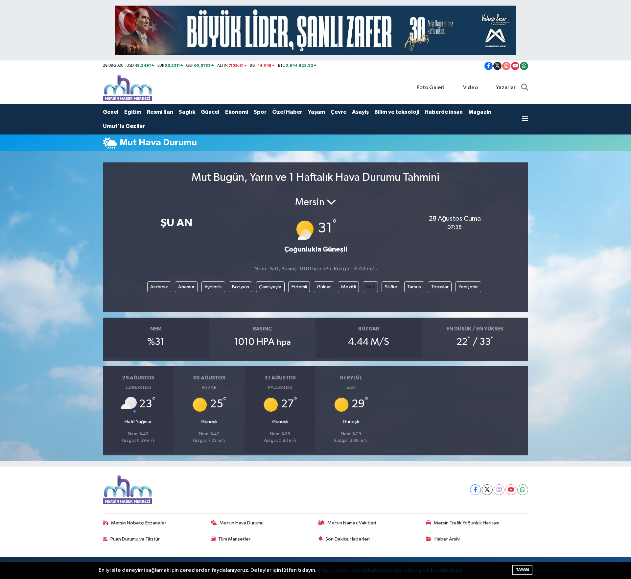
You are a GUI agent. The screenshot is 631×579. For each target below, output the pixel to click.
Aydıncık (213, 286)
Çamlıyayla (270, 286)
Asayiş (360, 112)
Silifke (391, 286)
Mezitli (348, 286)
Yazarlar (506, 87)
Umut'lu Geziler (124, 126)
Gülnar (324, 286)
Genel (111, 112)
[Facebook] (475, 489)
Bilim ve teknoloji (396, 112)
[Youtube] (510, 489)
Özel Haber (287, 112)
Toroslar (440, 286)
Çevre (338, 112)
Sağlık (187, 112)
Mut (370, 286)
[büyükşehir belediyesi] (315, 30)
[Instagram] (499, 489)
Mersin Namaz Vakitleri (351, 522)
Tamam (522, 569)
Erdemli (299, 286)
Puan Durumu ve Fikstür (135, 539)
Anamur (186, 286)
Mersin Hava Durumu (242, 522)
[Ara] (524, 88)
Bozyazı (240, 286)
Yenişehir (468, 286)
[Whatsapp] (522, 489)
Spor (260, 112)
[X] (487, 489)
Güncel (210, 112)
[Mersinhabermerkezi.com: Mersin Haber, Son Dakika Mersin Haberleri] (127, 87)
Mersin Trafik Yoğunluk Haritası (466, 522)
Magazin (479, 112)
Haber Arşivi (447, 539)
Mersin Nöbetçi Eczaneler (138, 522)
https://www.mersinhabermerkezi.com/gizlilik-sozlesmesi (389, 570)
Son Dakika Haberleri (347, 539)
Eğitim (132, 112)
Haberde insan (444, 112)
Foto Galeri (430, 87)
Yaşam (316, 112)
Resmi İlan (160, 112)
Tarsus (414, 286)
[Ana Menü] (525, 119)
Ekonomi (236, 112)
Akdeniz (159, 286)
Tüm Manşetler (234, 539)
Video (470, 87)
